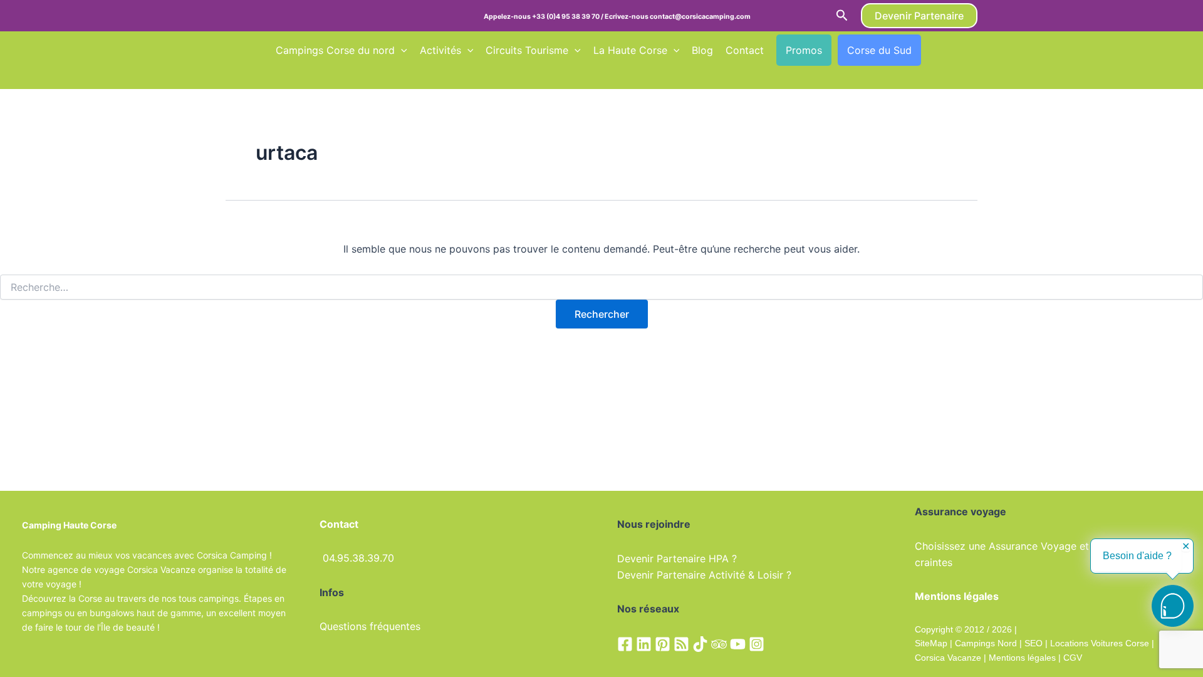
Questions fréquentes (370, 626)
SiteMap (931, 643)
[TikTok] (700, 644)
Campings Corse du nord (335, 50)
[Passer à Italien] (305, 76)
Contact (745, 50)
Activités (440, 50)
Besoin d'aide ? (1137, 555)
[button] (842, 15)
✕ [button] (1186, 547)
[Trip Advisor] (719, 644)
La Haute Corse (630, 50)
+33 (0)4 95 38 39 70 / (568, 17)
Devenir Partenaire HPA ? (677, 558)
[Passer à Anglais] (957, 50)
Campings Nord (986, 643)
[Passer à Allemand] (281, 76)
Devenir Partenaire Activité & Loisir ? (704, 575)
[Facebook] (625, 644)
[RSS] (681, 644)
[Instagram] (756, 644)
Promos (804, 50)
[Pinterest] (662, 644)
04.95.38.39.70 (358, 558)
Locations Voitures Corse (1099, 643)
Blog (702, 50)
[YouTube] (738, 644)
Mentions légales (1022, 658)
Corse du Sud (879, 50)
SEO (1032, 643)
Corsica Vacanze (948, 658)
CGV (1072, 658)
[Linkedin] (644, 644)
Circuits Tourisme (527, 50)
